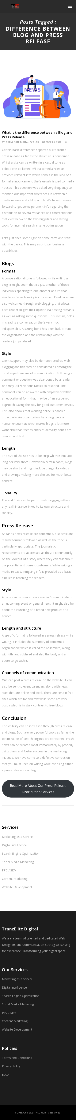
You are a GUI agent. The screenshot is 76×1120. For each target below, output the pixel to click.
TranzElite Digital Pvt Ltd (22, 142)
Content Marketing (14, 879)
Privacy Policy (11, 1066)
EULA (5, 1075)
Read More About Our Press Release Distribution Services (38, 788)
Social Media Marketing (18, 862)
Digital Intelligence (14, 845)
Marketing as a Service (17, 837)
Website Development (17, 887)
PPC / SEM (9, 870)
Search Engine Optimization (20, 853)
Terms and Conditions (17, 1058)
